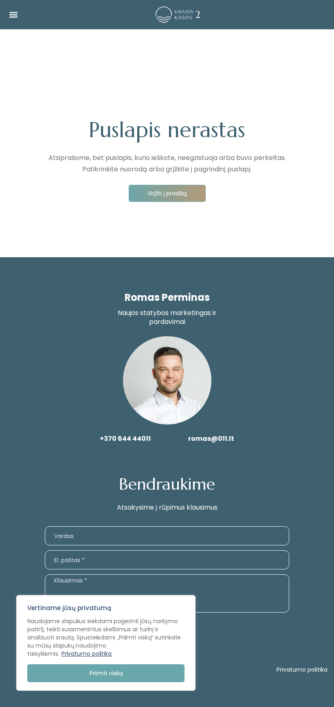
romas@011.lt (211, 438)
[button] (13, 15)
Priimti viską (106, 673)
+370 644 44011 (125, 438)
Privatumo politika (87, 654)
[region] (106, 643)
